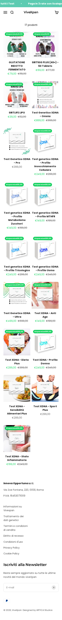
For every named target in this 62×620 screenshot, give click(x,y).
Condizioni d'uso (13, 542)
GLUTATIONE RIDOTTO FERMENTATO (16, 66)
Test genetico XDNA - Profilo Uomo (45, 268)
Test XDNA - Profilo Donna (45, 361)
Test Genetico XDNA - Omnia (45, 114)
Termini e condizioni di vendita (15, 528)
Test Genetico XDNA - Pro (17, 160)
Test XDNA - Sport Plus (45, 408)
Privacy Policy (11, 547)
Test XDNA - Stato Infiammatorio (17, 458)
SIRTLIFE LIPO (17, 112)
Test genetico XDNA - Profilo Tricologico (17, 268)
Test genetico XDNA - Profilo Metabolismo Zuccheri (17, 218)
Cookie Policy (11, 553)
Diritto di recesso (13, 536)
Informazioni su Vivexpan (12, 508)
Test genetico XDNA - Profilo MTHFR (45, 214)
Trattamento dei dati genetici (13, 518)
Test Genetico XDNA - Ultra (17, 315)
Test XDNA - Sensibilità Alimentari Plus (17, 410)
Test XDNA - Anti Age (45, 315)
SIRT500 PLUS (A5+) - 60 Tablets (45, 64)
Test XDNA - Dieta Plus (17, 361)
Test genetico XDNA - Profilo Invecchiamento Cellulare (45, 164)
